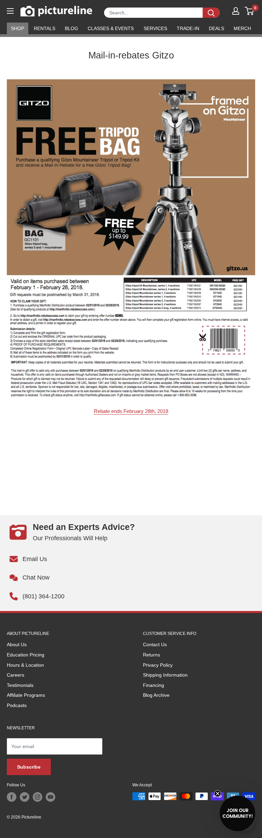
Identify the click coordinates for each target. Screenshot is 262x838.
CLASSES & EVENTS (111, 28)
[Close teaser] (217, 793)
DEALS (216, 28)
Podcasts (17, 705)
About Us (17, 644)
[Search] (211, 13)
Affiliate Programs (26, 695)
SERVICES (155, 28)
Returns (151, 654)
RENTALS (44, 28)
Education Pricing (25, 654)
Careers (15, 675)
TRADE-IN (188, 28)
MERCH (242, 28)
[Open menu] (10, 11)
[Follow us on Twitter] (24, 797)
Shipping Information (165, 675)
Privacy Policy (158, 665)
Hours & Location (25, 665)
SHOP (17, 28)
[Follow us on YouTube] (50, 797)
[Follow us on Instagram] (37, 797)
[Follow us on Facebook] (11, 797)
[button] (237, 813)
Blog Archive (156, 695)
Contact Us (155, 644)
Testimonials (20, 685)
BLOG (71, 28)
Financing (153, 685)
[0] (249, 11)
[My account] (235, 11)
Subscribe (29, 767)
